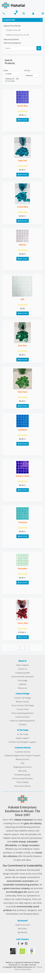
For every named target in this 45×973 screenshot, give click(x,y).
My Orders (22, 928)
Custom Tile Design (22, 698)
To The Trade (22, 734)
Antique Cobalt (22, 476)
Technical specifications (22, 778)
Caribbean (22, 429)
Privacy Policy (26, 969)
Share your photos (22, 786)
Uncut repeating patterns (22, 713)
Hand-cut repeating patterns (22, 720)
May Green (22, 391)
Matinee (22, 244)
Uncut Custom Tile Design (22, 705)
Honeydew (22, 568)
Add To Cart (23, 120)
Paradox (22, 724)
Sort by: (27, 70)
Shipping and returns (22, 767)
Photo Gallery (22, 782)
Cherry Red (22, 623)
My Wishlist (22, 932)
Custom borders (22, 717)
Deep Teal (22, 160)
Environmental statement (22, 676)
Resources (22, 688)
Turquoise (22, 522)
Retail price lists (22, 759)
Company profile (22, 672)
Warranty (22, 771)
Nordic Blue (22, 105)
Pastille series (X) (13, 30)
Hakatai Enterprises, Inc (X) (17, 35)
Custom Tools (22, 709)
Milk (22, 299)
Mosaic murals (22, 701)
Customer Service (22, 752)
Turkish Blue (22, 206)
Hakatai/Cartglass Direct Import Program (22, 755)
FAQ (22, 763)
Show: (5, 70)
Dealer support (22, 738)
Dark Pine (22, 345)
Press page (22, 680)
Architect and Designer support (22, 742)
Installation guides (22, 774)
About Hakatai (22, 665)
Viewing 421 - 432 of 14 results (12, 80)
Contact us (22, 669)
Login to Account (22, 924)
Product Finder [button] (9, 20)
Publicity (22, 684)
